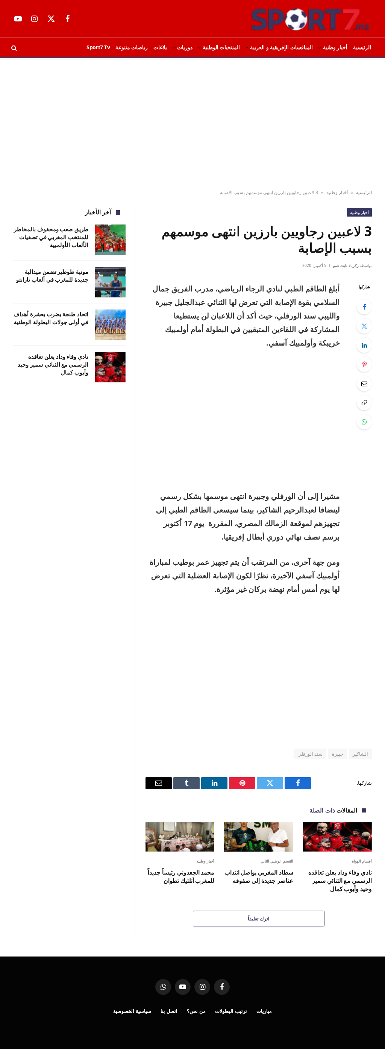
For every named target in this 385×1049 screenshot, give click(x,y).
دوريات (184, 47)
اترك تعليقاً (259, 918)
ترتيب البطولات (231, 1011)
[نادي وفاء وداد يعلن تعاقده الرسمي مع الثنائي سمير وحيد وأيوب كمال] (337, 837)
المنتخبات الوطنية (221, 47)
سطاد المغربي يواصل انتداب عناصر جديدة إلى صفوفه (258, 877)
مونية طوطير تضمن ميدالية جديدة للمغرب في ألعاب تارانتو (52, 275)
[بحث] (14, 47)
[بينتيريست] (364, 364)
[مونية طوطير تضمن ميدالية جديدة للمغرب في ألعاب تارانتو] (110, 282)
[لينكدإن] (364, 345)
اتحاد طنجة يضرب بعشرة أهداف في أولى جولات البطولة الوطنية (51, 318)
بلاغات (160, 47)
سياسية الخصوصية (132, 1011)
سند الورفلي (310, 753)
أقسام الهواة (362, 861)
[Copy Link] (364, 402)
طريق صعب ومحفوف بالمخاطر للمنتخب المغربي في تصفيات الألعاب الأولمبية (51, 237)
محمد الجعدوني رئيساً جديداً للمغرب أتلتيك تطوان (181, 877)
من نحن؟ (196, 1011)
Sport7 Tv (98, 47)
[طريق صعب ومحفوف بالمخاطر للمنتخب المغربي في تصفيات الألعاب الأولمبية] (110, 239)
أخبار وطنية (335, 47)
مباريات (264, 1011)
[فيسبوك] (364, 306)
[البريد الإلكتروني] (364, 383)
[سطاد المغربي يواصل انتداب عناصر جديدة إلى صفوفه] (258, 837)
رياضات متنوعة (131, 47)
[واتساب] (364, 421)
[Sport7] (295, 19)
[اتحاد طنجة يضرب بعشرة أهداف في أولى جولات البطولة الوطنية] (110, 324)
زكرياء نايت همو (346, 265)
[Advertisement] (192, 124)
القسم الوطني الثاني (277, 861)
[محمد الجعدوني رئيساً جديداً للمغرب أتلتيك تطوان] (180, 837)
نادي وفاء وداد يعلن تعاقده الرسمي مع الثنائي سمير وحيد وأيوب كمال (340, 881)
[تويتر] (364, 325)
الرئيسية (362, 47)
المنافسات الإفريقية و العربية (281, 47)
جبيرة (337, 753)
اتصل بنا (169, 1011)
